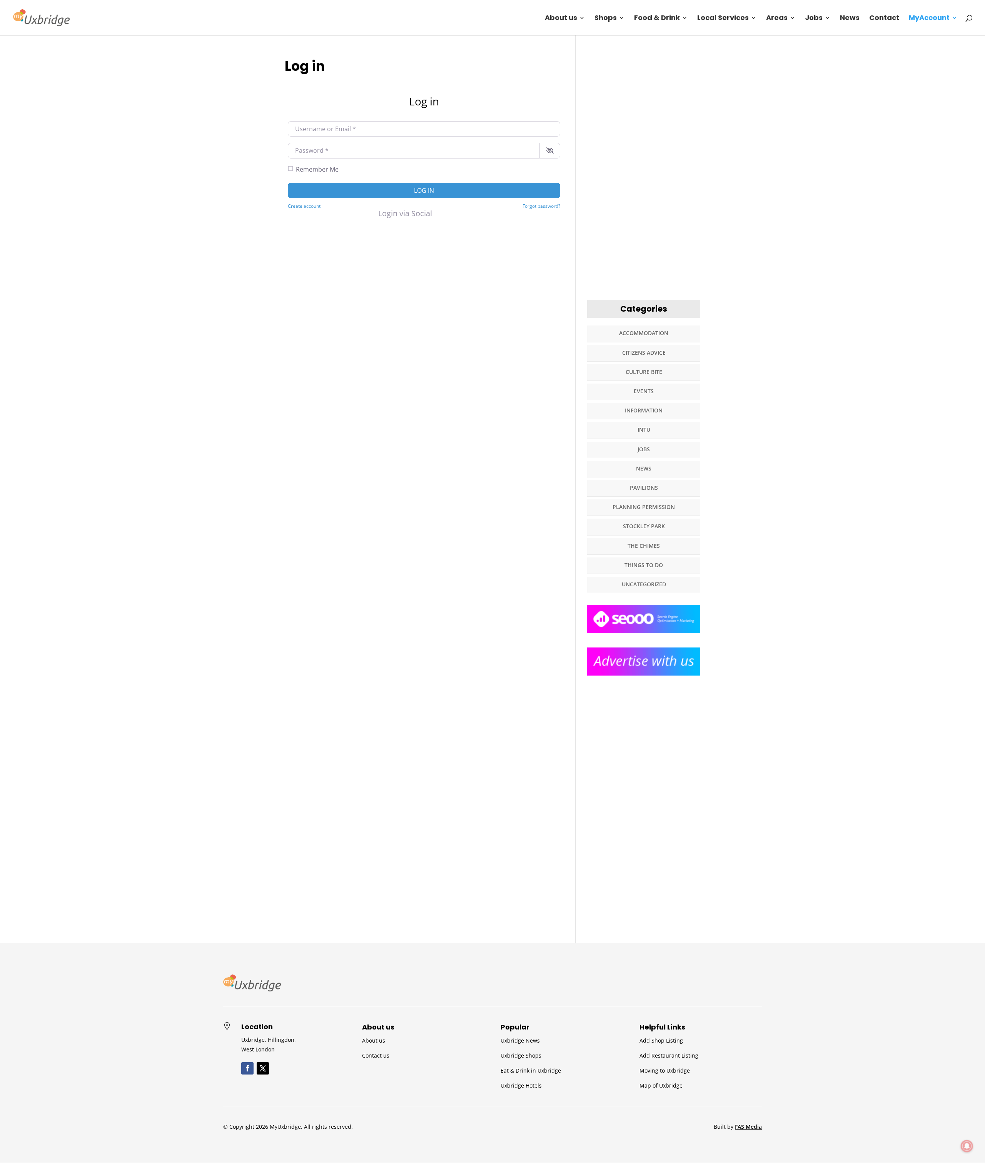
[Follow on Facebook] (247, 1068)
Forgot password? (541, 206)
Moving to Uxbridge (664, 1070)
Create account (304, 206)
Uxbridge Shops (521, 1055)
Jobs (814, 18)
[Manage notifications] (967, 1146)
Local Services (723, 18)
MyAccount (929, 18)
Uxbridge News (520, 1040)
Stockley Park (644, 526)
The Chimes (644, 545)
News (850, 18)
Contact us (375, 1055)
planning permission (644, 507)
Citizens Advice (644, 352)
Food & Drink (657, 18)
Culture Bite (644, 371)
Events (644, 391)
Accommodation (643, 333)
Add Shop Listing (661, 1040)
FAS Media (748, 1126)
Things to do (643, 565)
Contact (884, 18)
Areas (777, 18)
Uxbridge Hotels (521, 1085)
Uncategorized (644, 584)
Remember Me (317, 169)
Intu (644, 429)
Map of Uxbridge (661, 1085)
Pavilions (644, 487)
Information (644, 410)
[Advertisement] (643, 172)
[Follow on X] (263, 1068)
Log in (424, 190)
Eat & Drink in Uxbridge (531, 1070)
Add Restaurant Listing (668, 1055)
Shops (605, 18)
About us (561, 18)
